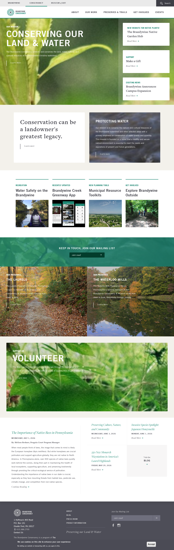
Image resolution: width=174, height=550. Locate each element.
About (75, 12)
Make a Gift (133, 61)
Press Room (72, 519)
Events (159, 12)
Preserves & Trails (115, 12)
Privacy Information (76, 523)
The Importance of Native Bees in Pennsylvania (42, 433)
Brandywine (14, 3)
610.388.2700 (23, 529)
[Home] (17, 12)
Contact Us (18, 532)
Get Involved (141, 12)
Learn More (15, 62)
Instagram (119, 526)
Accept (151, 544)
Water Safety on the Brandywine (32, 192)
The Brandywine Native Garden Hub (142, 34)
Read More (132, 41)
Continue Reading (19, 487)
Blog (68, 515)
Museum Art (58, 3)
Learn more (29, 146)
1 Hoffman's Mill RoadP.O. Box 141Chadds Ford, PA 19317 (24, 523)
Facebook (113, 526)
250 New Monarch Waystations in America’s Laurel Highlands (104, 457)
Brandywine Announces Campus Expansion (141, 89)
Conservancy (36, 3)
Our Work (91, 12)
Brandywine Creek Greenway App (67, 192)
